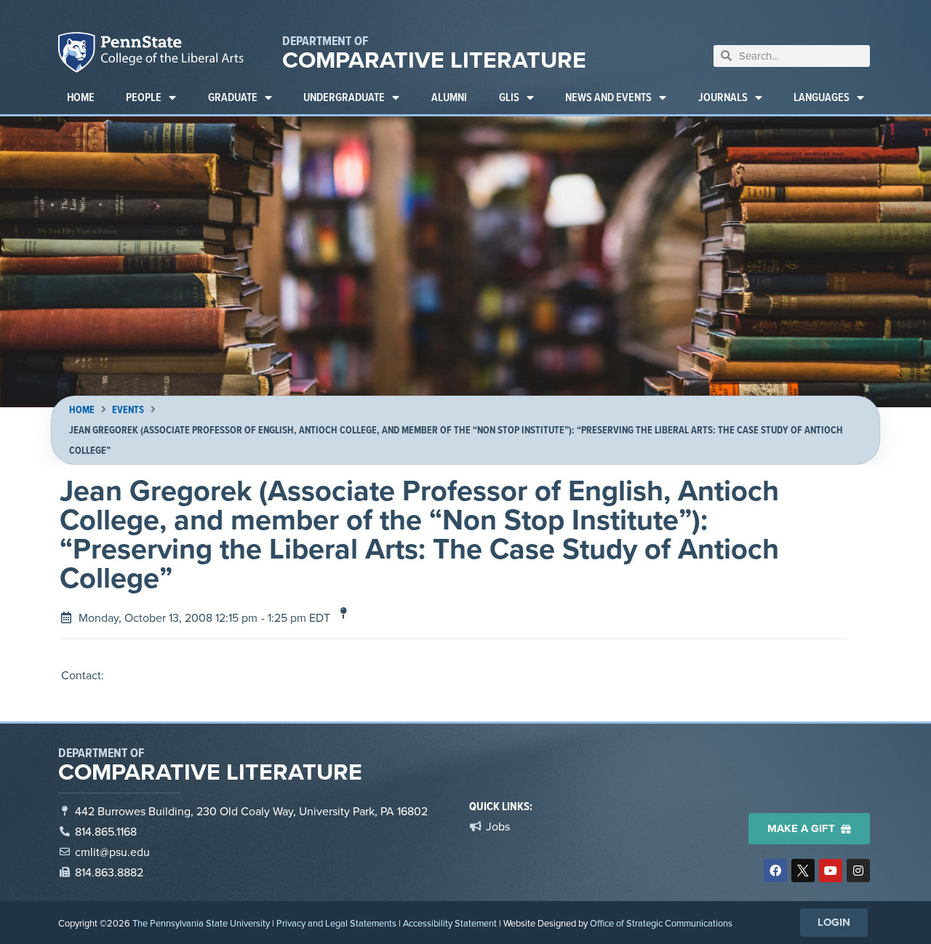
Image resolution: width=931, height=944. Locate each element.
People (143, 97)
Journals (723, 97)
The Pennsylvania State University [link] (201, 922)
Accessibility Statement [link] (450, 922)
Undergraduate (344, 97)
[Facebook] (775, 870)
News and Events (608, 97)
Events (128, 409)
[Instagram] (858, 870)
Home (81, 97)
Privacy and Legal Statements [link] (336, 922)
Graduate (232, 97)
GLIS (509, 97)
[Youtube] (830, 870)
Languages (822, 97)
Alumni (449, 97)
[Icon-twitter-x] (803, 870)
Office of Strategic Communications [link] (661, 922)
